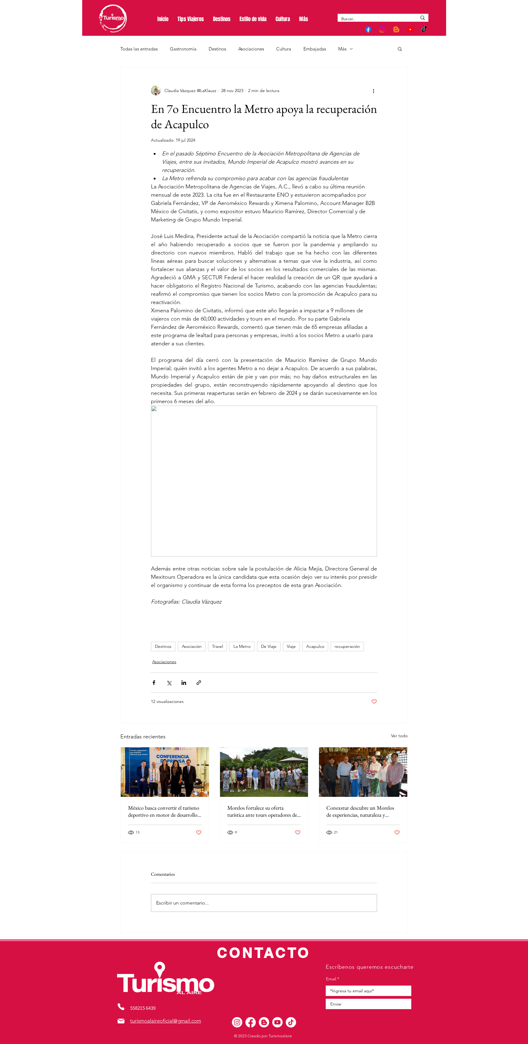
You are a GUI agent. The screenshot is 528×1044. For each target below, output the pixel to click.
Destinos (217, 49)
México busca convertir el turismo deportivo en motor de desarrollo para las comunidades (163, 811)
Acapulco (315, 646)
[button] (400, 48)
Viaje (291, 646)
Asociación (192, 646)
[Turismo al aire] (237, 1022)
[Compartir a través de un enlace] (199, 682)
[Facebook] (368, 29)
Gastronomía (183, 49)
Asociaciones (251, 49)
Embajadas (314, 49)
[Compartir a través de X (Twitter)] (169, 682)
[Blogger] (396, 29)
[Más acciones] (373, 90)
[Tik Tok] (424, 29)
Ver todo (399, 735)
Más (342, 49)
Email (331, 979)
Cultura (283, 49)
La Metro (242, 646)
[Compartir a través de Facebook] (154, 682)
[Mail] (121, 1021)
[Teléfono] (121, 1007)
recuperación (347, 646)
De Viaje (269, 646)
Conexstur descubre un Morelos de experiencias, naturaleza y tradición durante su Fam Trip (360, 811)
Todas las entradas (139, 49)
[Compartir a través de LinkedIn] (184, 682)
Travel (217, 646)
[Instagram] (382, 29)
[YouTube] (410, 29)
